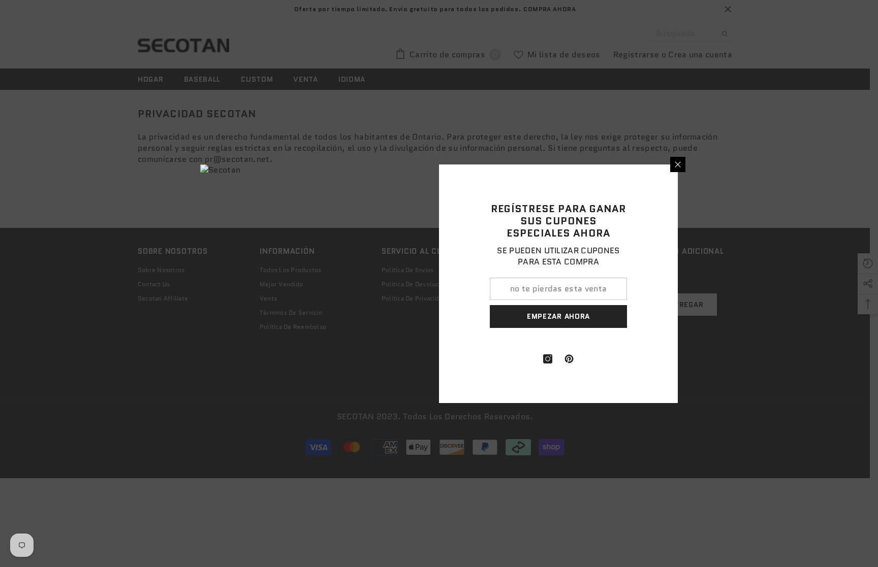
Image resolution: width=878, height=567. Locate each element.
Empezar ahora (558, 316)
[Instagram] (547, 359)
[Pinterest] (569, 359)
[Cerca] (677, 164)
